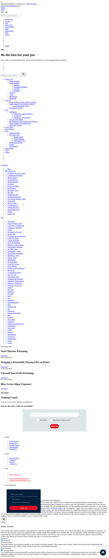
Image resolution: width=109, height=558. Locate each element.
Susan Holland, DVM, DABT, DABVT (23, 102)
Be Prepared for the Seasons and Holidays (23, 121)
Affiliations (13, 112)
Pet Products (13, 146)
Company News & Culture (17, 173)
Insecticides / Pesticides (15, 253)
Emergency (13, 449)
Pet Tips (10, 192)
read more (4, 356)
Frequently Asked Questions (23, 114)
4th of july (11, 221)
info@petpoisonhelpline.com (19, 478)
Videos (11, 144)
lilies (9, 315)
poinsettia (11, 322)
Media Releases (19, 139)
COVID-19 (11, 171)
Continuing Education (15, 175)
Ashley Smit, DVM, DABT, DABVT (22, 104)
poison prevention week (16, 324)
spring (10, 330)
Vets (6, 23)
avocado (10, 294)
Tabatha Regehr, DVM (21, 106)
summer (10, 332)
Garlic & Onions (13, 238)
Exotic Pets (11, 234)
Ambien (12, 93)
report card (11, 214)
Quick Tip (11, 270)
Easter (10, 230)
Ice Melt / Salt (12, 249)
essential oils (12, 307)
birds (9, 296)
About (7, 35)
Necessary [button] (4, 538)
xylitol (10, 343)
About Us (12, 460)
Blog (6, 29)
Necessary (6, 540)
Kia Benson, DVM (15, 108)
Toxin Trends (9, 27)
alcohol (10, 287)
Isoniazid (17, 85)
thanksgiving (12, 339)
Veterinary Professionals (16, 281)
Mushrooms (12, 260)
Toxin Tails (9, 25)
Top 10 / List (12, 275)
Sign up (23, 508)
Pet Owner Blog (13, 186)
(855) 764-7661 (31, 4)
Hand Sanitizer (14, 83)
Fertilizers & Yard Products (17, 236)
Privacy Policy (58, 508)
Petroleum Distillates (20, 87)
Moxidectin (13, 96)
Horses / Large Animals (16, 245)
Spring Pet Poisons (15, 125)
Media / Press (12, 258)
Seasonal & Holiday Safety (17, 199)
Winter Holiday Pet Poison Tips (20, 123)
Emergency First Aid (15, 232)
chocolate (11, 300)
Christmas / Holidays (15, 228)
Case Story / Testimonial (16, 226)
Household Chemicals (15, 247)
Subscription (9, 31)
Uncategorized (12, 205)
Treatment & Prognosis (15, 279)
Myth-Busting (12, 262)
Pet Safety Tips (14, 135)
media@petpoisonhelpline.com (19, 480)
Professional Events (16, 143)
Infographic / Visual (14, 251)
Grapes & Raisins (13, 240)
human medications (14, 313)
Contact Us (17, 116)
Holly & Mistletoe (14, 243)
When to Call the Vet (15, 285)
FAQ (7, 33)
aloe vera (11, 290)
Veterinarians (13, 447)
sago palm (11, 328)
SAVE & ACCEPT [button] (7, 556)
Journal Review (13, 180)
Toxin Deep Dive (13, 277)
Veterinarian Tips (19, 141)
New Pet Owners (13, 264)
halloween (11, 311)
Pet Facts (11, 184)
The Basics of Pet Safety (22, 118)
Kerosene (17, 91)
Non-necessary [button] (6, 548)
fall (9, 309)
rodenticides (12, 326)
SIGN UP (54, 426)
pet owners (11, 319)
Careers (11, 462)
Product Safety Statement (16, 268)
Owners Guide (14, 445)
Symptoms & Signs (14, 273)
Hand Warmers (14, 81)
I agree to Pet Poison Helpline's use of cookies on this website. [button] (27, 516)
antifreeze (11, 292)
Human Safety (18, 137)
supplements (12, 334)
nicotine (10, 317)
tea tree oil (11, 337)
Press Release (12, 266)
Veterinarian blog (13, 210)
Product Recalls (14, 133)
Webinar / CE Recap (15, 283)
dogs (9, 305)
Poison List (9, 19)
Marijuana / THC (13, 255)
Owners (7, 21)
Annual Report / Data (15, 223)
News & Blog (14, 458)
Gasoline (17, 89)
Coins (11, 95)
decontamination (13, 302)
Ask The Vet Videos (16, 119)
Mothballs (12, 98)
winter (10, 341)
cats (9, 298)
